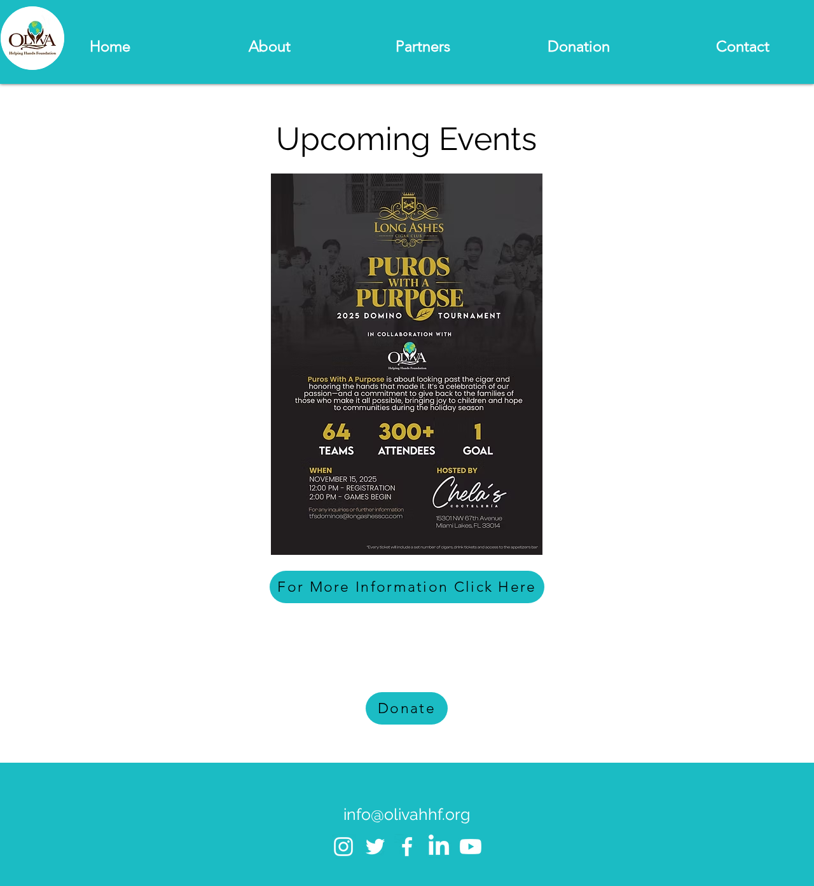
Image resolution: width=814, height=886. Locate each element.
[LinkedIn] (439, 846)
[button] (217, 46)
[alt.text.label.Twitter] (375, 846)
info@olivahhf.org (406, 814)
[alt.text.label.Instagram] (343, 846)
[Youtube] (470, 846)
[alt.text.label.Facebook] (407, 846)
